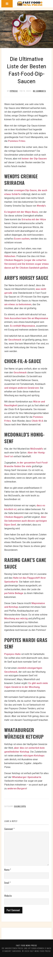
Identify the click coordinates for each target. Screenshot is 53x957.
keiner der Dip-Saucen (34, 158)
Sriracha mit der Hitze (33, 219)
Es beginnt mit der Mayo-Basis (21, 212)
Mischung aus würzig (16, 618)
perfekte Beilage (13, 593)
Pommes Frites (16, 141)
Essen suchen (21, 238)
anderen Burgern (16, 788)
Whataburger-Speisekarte (26, 777)
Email (7, 882)
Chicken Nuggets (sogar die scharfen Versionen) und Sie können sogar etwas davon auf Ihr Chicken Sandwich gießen (26, 264)
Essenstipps (20, 806)
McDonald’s (36, 448)
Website (8, 895)
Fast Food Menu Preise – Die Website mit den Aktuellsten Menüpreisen (30, 3)
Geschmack (14, 339)
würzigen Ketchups (33, 755)
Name (7, 869)
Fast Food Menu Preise (26, 945)
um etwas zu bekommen (17, 304)
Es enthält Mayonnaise (22, 325)
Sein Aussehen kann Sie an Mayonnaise (26, 318)
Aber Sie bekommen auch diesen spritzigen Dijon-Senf (25, 521)
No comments (39, 91)
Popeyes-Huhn (12, 654)
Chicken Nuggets (13, 517)
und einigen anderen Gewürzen (21, 387)
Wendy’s (41, 205)
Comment (9, 829)
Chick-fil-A (37, 420)
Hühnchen (9, 256)
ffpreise (14, 91)
